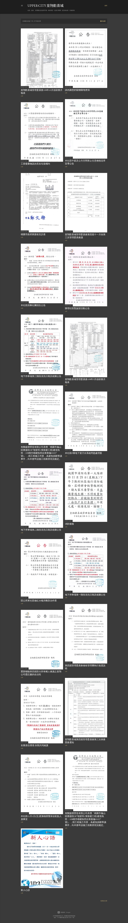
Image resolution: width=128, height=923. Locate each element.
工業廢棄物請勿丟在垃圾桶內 (35, 163)
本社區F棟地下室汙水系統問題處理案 (83, 453)
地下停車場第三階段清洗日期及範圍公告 (41, 376)
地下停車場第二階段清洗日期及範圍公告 (41, 529)
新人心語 (25, 890)
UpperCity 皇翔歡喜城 (46, 5)
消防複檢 (69, 523)
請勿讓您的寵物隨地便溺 (77, 89)
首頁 (29, 10)
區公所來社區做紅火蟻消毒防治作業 (39, 600)
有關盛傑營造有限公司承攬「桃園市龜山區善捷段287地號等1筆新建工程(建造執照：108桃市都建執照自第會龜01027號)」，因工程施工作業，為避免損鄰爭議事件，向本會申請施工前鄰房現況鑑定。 (41, 453)
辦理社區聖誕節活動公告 (77, 308)
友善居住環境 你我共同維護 (34, 745)
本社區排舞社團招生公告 (33, 305)
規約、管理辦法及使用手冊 (39, 10)
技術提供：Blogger (65, 912)
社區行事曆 (57, 10)
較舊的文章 (104, 901)
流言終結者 (65, 10)
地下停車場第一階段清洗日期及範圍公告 (85, 594)
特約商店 (50, 10)
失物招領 (72, 10)
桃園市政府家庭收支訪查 (33, 234)
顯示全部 (103, 21)
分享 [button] (22, 96)
